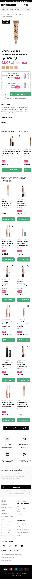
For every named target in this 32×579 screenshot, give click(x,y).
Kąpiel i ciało (5, 522)
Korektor (10, 16)
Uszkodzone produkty (8, 530)
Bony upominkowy (22, 532)
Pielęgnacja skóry (6, 507)
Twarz (3, 16)
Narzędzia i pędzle (7, 516)
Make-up (23, 15)
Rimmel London (13, 15)
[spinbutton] (5, 94)
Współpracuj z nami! (23, 529)
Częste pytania (22, 524)
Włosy (3, 510)
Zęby (3, 519)
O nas (18, 535)
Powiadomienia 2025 (7, 557)
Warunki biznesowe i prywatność (11, 554)
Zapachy (4, 513)
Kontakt (19, 526)
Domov (4, 15)
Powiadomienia (6, 560)
